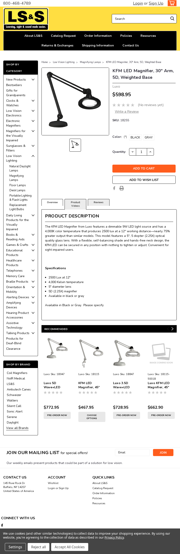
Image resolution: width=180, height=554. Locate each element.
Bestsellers (14, 85)
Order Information (98, 36)
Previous (168, 328)
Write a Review (127, 111)
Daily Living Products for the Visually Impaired (17, 222)
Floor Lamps (17, 185)
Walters (12, 400)
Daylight (12, 422)
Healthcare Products (14, 262)
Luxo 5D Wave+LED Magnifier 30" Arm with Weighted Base (55, 385)
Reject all (38, 547)
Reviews (98, 202)
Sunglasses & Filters (15, 148)
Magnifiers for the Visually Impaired (15, 135)
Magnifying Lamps (16, 178)
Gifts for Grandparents (15, 92)
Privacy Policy (114, 537)
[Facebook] (114, 188)
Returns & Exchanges (57, 45)
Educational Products (14, 252)
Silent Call (14, 406)
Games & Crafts (17, 245)
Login (138, 3)
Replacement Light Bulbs (17, 207)
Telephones (14, 271)
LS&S (10, 384)
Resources (148, 36)
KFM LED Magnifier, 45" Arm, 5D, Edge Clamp (89, 385)
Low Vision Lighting (14, 158)
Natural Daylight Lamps (20, 168)
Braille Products (17, 282)
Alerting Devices (17, 297)
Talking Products (17, 333)
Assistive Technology (14, 325)
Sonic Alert (14, 411)
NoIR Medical (16, 378)
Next (172, 328)
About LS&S (33, 36)
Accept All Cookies (70, 547)
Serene (12, 417)
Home (44, 62)
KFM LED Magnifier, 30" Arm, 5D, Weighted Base (133, 62)
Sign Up (156, 3)
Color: (119, 137)
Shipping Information (98, 45)
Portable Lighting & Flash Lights (20, 198)
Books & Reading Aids (15, 237)
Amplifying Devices (13, 305)
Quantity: (119, 152)
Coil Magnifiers (17, 373)
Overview (52, 202)
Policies (126, 36)
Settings (15, 547)
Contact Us (130, 45)
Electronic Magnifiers (13, 123)
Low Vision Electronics (14, 113)
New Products (16, 79)
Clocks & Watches (12, 103)
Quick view (57, 367)
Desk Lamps (17, 190)
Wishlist (53, 483)
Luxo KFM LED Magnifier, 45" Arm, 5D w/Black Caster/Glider (160, 385)
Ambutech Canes (19, 389)
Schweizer (14, 395)
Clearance (13, 349)
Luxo (47, 374)
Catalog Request (63, 36)
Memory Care (15, 276)
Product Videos (75, 204)
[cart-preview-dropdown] (171, 3)
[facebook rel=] (2, 525)
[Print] (121, 188)
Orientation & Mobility (15, 289)
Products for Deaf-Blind (14, 341)
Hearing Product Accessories (17, 315)
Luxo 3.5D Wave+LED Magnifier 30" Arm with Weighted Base (124, 385)
